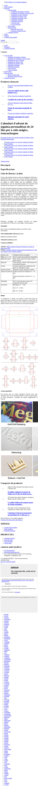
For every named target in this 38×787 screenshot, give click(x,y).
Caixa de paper (12, 10)
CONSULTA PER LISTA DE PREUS (12, 520)
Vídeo (6, 34)
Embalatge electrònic (17, 21)
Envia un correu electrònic (8, 561)
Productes (7, 8)
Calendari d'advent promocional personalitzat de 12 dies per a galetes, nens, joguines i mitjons (19, 250)
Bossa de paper (12, 27)
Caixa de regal (15, 23)
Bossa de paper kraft (17, 29)
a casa (6, 5)
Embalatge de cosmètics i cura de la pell (22, 13)
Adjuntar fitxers (5, 161)
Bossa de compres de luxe (18, 31)
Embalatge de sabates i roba (19, 18)
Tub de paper (11, 26)
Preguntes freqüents (9, 531)
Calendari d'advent (13, 32)
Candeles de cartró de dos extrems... (21, 99)
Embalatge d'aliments (17, 19)
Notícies (6, 35)
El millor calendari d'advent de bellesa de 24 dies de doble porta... (20, 493)
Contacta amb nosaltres (10, 37)
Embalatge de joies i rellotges (19, 15)
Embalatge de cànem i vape (19, 16)
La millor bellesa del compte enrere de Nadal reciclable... (20, 503)
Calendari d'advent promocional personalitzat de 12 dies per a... (19, 514)
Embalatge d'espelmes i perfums (20, 11)
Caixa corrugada (16, 24)
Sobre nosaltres (8, 7)
